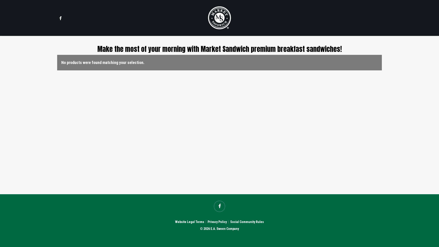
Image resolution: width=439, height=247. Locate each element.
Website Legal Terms (189, 222)
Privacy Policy (217, 222)
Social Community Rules (247, 222)
